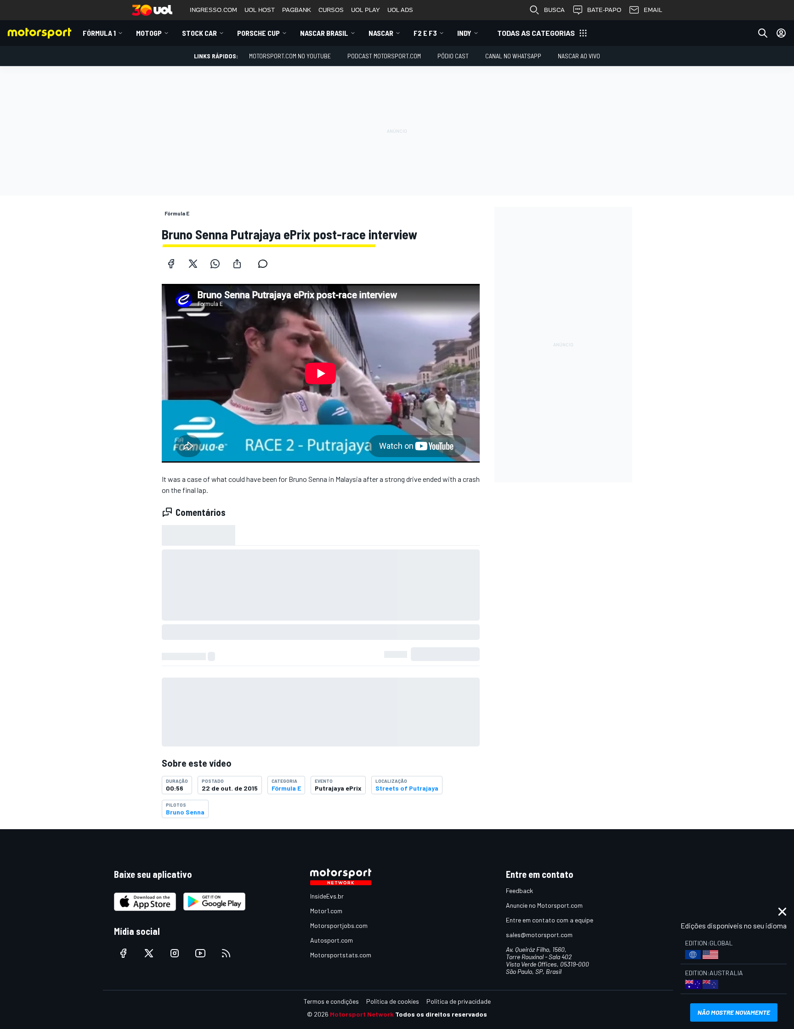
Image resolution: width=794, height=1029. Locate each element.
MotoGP (149, 32)
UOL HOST (259, 9)
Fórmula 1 (99, 32)
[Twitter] (193, 263)
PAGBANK (296, 9)
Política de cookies (392, 1001)
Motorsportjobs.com (339, 925)
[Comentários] (265, 263)
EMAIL (653, 9)
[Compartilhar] (237, 263)
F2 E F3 (425, 32)
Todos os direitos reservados (441, 1014)
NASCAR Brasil (324, 32)
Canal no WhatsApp (513, 56)
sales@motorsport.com (539, 935)
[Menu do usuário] (781, 33)
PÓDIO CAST (453, 56)
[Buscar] (763, 33)
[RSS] (226, 953)
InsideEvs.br (327, 896)
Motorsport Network (362, 1014)
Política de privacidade (458, 1001)
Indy (464, 32)
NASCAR (381, 32)
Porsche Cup (258, 32)
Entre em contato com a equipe (549, 920)
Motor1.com (326, 911)
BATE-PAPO (604, 9)
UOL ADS (400, 9)
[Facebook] (171, 263)
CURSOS (331, 9)
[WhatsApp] (215, 263)
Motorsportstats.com (340, 955)
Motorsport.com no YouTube (290, 56)
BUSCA (554, 9)
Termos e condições (331, 1001)
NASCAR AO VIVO (579, 56)
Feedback (519, 890)
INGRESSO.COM (213, 9)
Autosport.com (331, 940)
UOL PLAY (365, 9)
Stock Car (199, 32)
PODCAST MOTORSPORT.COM (384, 56)
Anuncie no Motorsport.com (544, 905)
